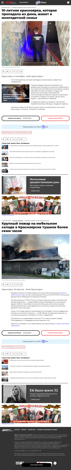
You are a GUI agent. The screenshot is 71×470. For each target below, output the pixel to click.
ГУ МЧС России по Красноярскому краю (13, 280)
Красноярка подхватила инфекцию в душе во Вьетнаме (26, 372)
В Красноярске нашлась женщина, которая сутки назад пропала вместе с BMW (33, 169)
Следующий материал (36, 465)
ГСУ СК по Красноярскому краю (11, 67)
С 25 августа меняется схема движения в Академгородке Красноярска (30, 366)
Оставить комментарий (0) (55, 118)
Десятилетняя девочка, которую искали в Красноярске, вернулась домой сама (32, 157)
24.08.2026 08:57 (6, 220)
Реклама (24, 429)
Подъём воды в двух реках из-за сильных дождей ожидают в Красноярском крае (33, 378)
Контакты (17, 429)
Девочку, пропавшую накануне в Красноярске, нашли (25, 163)
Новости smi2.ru (8, 215)
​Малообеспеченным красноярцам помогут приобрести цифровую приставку (32, 151)
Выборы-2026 (32, 429)
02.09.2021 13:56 (6, 7)
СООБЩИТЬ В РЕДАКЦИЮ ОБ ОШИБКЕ (47, 429)
